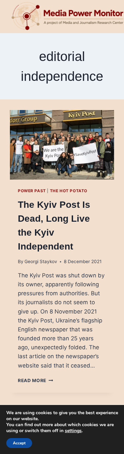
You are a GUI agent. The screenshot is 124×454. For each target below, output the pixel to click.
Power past (32, 190)
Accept (19, 443)
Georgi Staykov (40, 261)
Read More (35, 380)
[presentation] (62, 145)
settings (73, 431)
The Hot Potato (68, 190)
